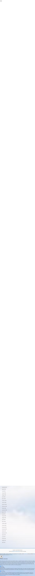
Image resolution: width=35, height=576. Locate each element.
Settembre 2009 (4, 487)
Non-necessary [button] (2, 570)
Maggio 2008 (4, 517)
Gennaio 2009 (4, 502)
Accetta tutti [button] (25, 553)
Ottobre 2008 (4, 508)
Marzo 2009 (4, 498)
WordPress (13, 551)
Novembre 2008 (4, 506)
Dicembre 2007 (4, 527)
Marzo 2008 (4, 521)
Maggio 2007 (4, 540)
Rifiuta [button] (34, 553)
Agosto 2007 (4, 534)
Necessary (2, 566)
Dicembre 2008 (4, 504)
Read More (10, 554)
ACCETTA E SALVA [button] (3, 575)
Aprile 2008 (3, 519)
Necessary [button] (1, 565)
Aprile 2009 (3, 496)
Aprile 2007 (3, 542)
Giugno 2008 (4, 515)
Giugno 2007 (4, 538)
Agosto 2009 (4, 489)
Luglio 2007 (3, 536)
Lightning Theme (17, 551)
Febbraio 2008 (4, 523)
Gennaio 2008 (4, 525)
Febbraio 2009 (4, 500)
